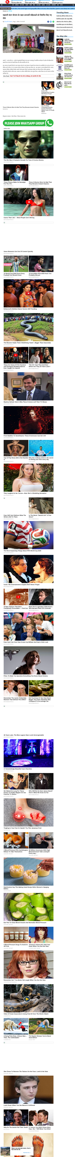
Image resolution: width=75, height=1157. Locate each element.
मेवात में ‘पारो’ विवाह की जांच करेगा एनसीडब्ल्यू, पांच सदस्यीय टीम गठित (25, 76)
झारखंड (43, 4)
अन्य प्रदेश (48, 4)
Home (4, 11)
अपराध (61, 4)
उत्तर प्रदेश (22, 4)
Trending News (62, 12)
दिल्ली (31, 4)
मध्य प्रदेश (38, 4)
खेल (58, 4)
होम (13, 4)
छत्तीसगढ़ (16, 4)
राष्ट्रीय (26, 4)
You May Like (61, 36)
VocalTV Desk (8, 21)
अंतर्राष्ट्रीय (54, 4)
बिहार (34, 4)
